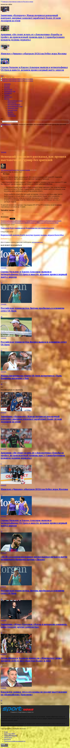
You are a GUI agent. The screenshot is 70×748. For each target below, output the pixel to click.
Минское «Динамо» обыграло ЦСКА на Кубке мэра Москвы (33, 53)
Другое (6, 99)
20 (1, 565)
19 (1, 283)
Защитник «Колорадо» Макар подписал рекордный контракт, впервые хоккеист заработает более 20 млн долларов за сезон (31, 18)
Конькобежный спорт (15, 106)
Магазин (7, 84)
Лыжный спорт (13, 108)
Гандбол (10, 112)
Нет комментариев (23, 170)
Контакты (7, 739)
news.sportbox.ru (15, 217)
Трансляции (12, 116)
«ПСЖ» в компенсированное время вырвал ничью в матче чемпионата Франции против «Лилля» (34, 558)
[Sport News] (17, 2)
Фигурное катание (14, 104)
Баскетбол (8, 90)
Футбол (7, 86)
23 (1, 384)
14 (1, 495)
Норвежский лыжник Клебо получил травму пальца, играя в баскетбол (32, 235)
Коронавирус (12, 103)
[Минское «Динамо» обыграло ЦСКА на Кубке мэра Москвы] (5, 50)
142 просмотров (6, 170)
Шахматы (11, 114)
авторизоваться (37, 242)
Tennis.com (20, 202)
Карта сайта (8, 737)
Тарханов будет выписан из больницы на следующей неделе (27, 228)
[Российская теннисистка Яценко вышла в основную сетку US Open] (16, 336)
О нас (6, 732)
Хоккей (7, 88)
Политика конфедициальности (14, 741)
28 (1, 317)
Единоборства (9, 91)
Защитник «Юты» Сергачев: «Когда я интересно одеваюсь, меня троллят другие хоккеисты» (34, 625)
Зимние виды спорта (15, 101)
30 (1, 633)
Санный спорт (13, 110)
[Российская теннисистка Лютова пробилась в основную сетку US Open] (16, 302)
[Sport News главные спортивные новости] (18, 713)
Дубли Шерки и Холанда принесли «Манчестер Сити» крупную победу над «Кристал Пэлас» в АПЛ (31, 659)
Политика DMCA (9, 734)
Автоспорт (8, 97)
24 (1, 667)
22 (1, 350)
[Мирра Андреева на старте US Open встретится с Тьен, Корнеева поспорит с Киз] (16, 370)
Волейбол (8, 93)
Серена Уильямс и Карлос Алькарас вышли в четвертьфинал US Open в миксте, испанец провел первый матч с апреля (34, 68)
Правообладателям (10, 736)
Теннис (7, 95)
